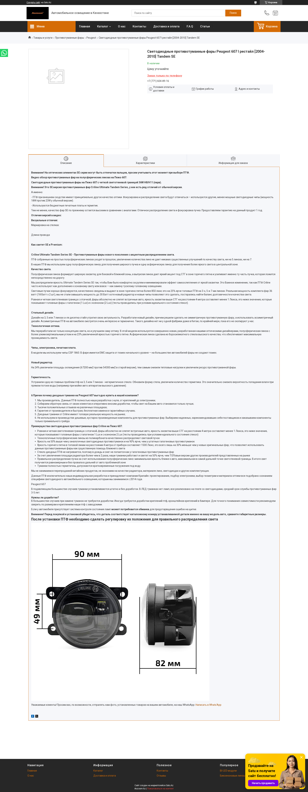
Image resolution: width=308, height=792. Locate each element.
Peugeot (91, 37)
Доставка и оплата (166, 26)
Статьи (205, 26)
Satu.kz (169, 785)
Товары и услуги (42, 37)
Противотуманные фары (69, 37)
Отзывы (161, 775)
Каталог (102, 26)
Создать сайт (33, 2)
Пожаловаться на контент (160, 788)
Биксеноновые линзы (232, 775)
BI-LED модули (228, 770)
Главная (84, 26)
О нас (121, 26)
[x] (36, 716)
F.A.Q (190, 26)
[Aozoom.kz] (38, 13)
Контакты (139, 26)
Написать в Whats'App (208, 704)
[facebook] (32, 716)
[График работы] (275, 13)
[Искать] (233, 13)
